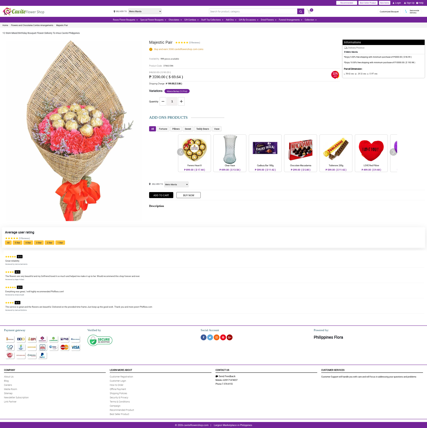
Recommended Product (122, 409)
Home (5, 25)
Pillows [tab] (176, 128)
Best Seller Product (368, 3)
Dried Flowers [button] (267, 19)
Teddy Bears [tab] (202, 128)
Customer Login (118, 380)
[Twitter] (210, 337)
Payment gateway (14, 330)
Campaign (115, 405)
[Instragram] (217, 337)
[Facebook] (203, 337)
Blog (6, 380)
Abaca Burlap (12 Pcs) (177, 91)
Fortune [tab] (163, 128)
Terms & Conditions (120, 401)
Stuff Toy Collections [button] (211, 19)
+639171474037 (230, 379)
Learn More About (121, 369)
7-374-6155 (227, 383)
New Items (384, 3)
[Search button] (300, 11)
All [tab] (152, 128)
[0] (308, 11)
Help (421, 2)
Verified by (94, 330)
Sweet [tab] (188, 128)
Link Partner (10, 401)
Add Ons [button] (230, 19)
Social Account (210, 330)
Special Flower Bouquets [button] (152, 19)
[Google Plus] (230, 337)
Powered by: (321, 330)
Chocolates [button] (174, 19)
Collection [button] (309, 19)
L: (349, 74)
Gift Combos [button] (190, 19)
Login (398, 2)
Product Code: (161, 65)
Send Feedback (227, 376)
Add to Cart (161, 195)
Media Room (10, 389)
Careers (8, 384)
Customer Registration (121, 376)
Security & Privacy (119, 397)
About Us (9, 376)
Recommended (346, 3)
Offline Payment (118, 389)
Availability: (164, 58)
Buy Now (188, 195)
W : (360, 74)
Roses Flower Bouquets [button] (124, 19)
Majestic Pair (62, 25)
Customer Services (332, 369)
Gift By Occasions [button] (247, 19)
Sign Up (410, 2)
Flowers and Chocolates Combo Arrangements (32, 25)
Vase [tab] (216, 128)
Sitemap (8, 393)
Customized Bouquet (389, 11)
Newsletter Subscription (16, 397)
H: (372, 74)
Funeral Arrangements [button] (289, 19)
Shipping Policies (118, 393)
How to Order (116, 384)
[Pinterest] (223, 337)
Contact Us (222, 369)
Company (9, 369)
